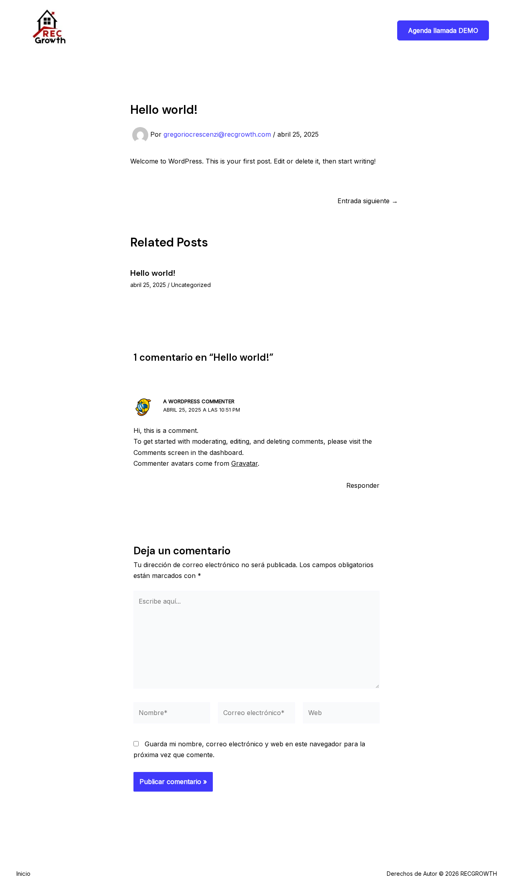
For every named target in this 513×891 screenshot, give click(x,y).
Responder (363, 485)
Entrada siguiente (367, 201)
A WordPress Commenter (198, 401)
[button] (443, 30)
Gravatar (244, 463)
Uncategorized (191, 284)
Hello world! (152, 273)
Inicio (23, 873)
